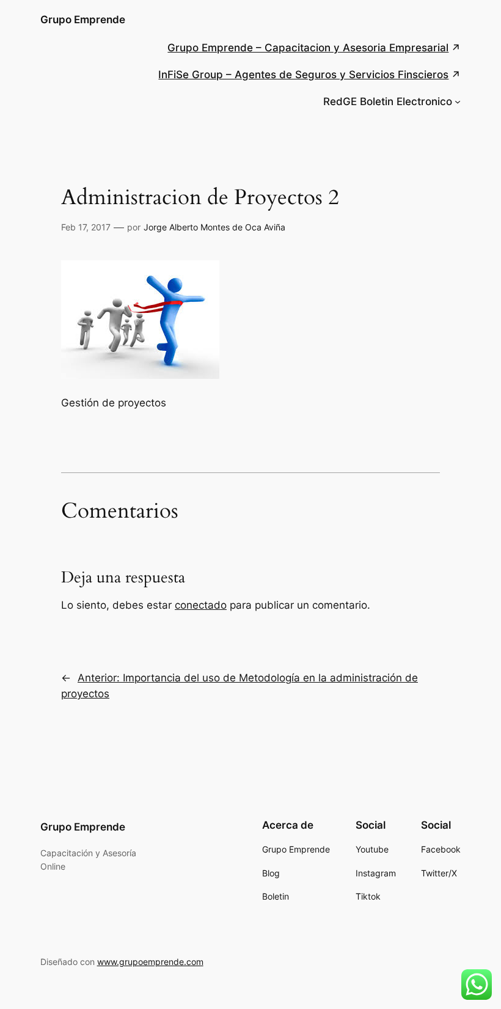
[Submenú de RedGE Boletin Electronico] (458, 101)
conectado (201, 605)
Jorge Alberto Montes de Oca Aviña (214, 227)
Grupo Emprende (82, 19)
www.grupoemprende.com (150, 961)
